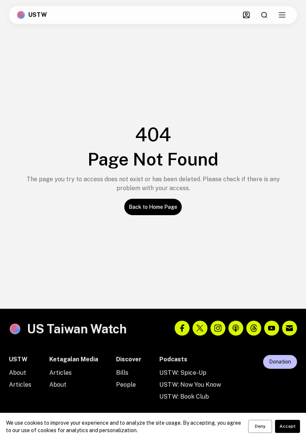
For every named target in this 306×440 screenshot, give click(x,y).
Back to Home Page (153, 207)
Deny (260, 426)
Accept (288, 426)
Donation (280, 362)
